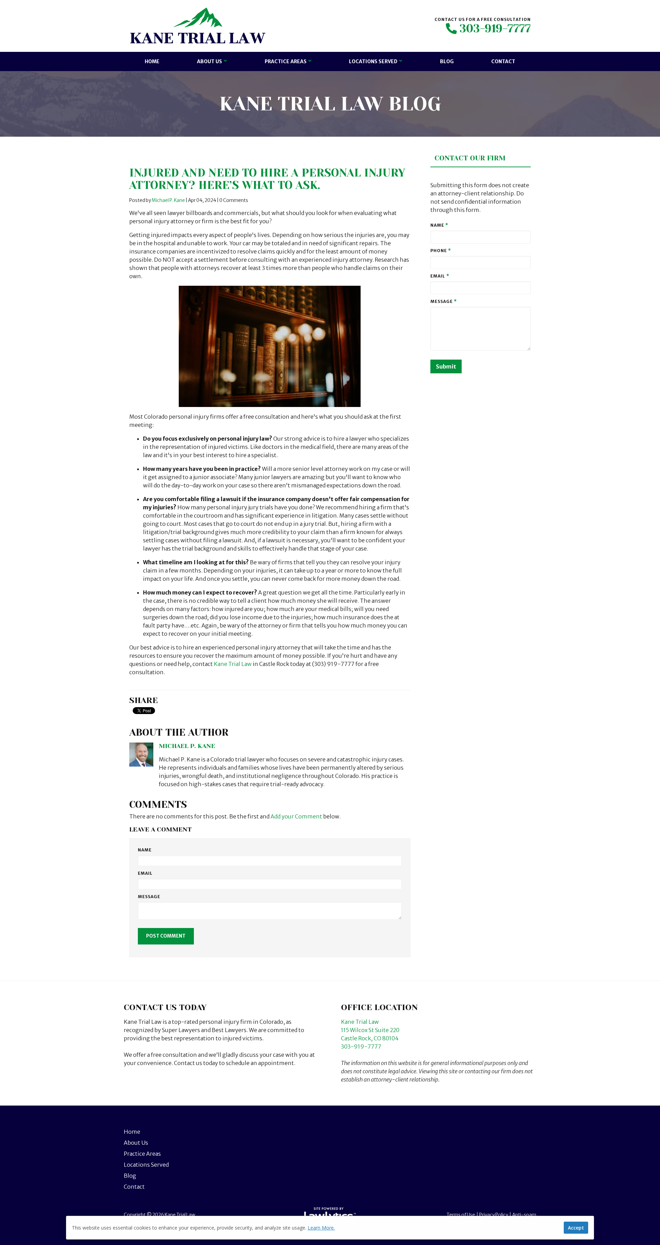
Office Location (379, 1007)
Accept (576, 1227)
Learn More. (321, 1227)
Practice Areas (286, 61)
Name (145, 849)
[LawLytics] (330, 1215)
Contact (503, 61)
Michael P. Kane (168, 200)
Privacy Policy (493, 1215)
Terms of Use (461, 1215)
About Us (209, 61)
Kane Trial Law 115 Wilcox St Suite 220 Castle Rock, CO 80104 (370, 1030)
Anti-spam (524, 1215)
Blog (447, 61)
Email (145, 873)
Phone (440, 250)
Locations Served (373, 61)
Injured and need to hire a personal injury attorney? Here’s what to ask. (267, 179)
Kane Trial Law (233, 663)
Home (152, 61)
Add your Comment (296, 816)
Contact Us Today (165, 1007)
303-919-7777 (495, 29)
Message (149, 896)
